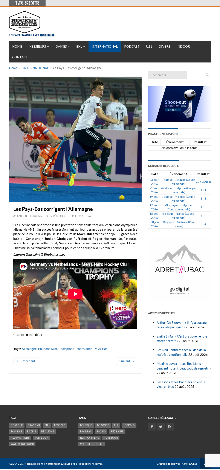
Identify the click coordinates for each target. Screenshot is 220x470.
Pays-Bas (100, 349)
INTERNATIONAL (36, 68)
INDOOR (183, 46)
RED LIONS (47, 431)
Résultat (200, 142)
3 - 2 (203, 216)
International (105, 46)
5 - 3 (203, 198)
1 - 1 (203, 190)
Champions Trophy (71, 349)
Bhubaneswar (47, 349)
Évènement (175, 142)
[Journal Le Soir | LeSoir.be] (27, 3)
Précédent (27, 361)
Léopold (59, 425)
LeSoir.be (71, 463)
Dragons (34, 425)
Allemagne (29, 349)
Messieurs (37, 46)
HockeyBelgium (33, 463)
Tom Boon (41, 437)
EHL (79, 46)
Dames (61, 46)
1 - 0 (203, 207)
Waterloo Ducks (22, 444)
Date (154, 142)
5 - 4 (203, 224)
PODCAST (132, 46)
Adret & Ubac (189, 463)
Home (17, 46)
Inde (89, 349)
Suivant (125, 361)
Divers (164, 46)
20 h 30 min (203, 181)
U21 (149, 46)
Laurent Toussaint (30, 216)
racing (31, 431)
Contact (20, 57)
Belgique (17, 425)
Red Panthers (20, 437)
